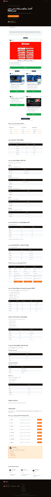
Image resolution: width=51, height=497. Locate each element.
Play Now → (18, 281)
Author (46, 1)
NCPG (19, 486)
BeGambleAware (14, 486)
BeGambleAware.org (30, 120)
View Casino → (17, 129)
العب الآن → (25, 67)
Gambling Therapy (8, 486)
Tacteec (6, 1)
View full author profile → (12, 457)
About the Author (23, 491)
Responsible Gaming (24, 490)
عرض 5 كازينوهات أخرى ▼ (25, 118)
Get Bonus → (39, 419)
